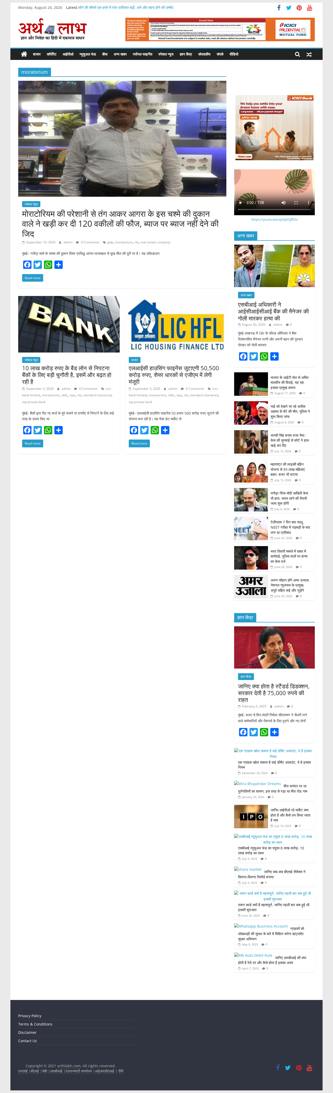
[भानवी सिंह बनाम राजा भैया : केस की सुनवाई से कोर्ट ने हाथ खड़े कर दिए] (251, 432)
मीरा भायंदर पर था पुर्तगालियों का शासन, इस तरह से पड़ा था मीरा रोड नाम (273, 788)
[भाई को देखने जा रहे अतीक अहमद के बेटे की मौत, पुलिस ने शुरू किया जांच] (251, 404)
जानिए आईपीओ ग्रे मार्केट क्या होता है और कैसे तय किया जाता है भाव (290, 815)
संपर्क (220, 54)
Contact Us (27, 1040)
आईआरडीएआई (104, 1071)
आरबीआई (56, 1071)
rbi (136, 242)
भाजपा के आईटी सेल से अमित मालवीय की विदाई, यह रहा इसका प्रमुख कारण (290, 382)
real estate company (155, 242)
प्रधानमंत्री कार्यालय (79, 1071)
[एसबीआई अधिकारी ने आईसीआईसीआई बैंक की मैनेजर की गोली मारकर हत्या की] (274, 247)
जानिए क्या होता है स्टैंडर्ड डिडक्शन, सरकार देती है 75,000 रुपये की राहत (274, 693)
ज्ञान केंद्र (186, 54)
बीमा (104, 54)
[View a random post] (309, 54)
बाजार (37, 54)
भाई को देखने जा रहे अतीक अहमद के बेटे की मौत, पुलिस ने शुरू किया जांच (290, 411)
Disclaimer (27, 1032)
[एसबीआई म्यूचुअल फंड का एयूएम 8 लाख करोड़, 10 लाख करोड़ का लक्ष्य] (273, 836)
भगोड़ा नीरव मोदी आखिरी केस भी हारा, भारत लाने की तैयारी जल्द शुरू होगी (289, 498)
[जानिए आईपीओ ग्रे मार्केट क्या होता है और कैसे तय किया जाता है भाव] (251, 807)
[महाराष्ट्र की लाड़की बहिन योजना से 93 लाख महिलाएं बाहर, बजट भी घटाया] (251, 461)
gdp (110, 242)
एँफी (120, 1071)
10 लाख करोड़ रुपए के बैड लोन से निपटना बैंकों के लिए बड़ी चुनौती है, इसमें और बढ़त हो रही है (66, 375)
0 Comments (89, 242)
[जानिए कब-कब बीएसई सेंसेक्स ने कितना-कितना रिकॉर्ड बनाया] (247, 869)
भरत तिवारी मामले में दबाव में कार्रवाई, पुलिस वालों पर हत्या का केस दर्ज (289, 556)
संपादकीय (204, 54)
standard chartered (97, 395)
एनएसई (23, 1071)
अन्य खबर (120, 54)
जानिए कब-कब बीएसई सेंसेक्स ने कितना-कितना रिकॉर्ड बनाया (271, 874)
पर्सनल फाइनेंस (142, 54)
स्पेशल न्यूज (166, 54)
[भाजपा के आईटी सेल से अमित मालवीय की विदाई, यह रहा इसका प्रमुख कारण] (251, 375)
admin (68, 242)
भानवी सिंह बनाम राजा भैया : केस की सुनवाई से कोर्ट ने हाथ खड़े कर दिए (290, 440)
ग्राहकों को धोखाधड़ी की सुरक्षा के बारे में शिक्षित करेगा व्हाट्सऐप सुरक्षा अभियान (271, 933)
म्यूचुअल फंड (88, 54)
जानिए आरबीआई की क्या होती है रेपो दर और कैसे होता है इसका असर (272, 960)
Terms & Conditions (35, 1024)
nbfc (64, 395)
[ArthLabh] (24, 54)
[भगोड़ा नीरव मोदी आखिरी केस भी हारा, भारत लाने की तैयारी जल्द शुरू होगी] (251, 490)
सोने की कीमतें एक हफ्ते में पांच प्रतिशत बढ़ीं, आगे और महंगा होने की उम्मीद (125, 7)
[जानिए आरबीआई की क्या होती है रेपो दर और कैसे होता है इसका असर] (253, 955)
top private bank (34, 402)
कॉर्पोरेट (51, 54)
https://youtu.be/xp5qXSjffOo (274, 219)
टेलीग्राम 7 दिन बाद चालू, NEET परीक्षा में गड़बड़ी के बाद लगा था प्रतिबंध (290, 527)
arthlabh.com (69, 1065)
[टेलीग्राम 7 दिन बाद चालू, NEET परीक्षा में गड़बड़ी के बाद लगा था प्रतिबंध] (251, 519)
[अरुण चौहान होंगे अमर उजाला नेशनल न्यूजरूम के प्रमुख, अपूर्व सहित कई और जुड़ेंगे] (251, 577)
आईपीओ (68, 54)
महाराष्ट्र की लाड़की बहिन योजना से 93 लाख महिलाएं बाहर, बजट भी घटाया (288, 469)
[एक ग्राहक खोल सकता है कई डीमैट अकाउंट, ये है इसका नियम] (273, 750)
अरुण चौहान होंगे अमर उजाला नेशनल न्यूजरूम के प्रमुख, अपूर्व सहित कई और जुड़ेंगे (290, 585)
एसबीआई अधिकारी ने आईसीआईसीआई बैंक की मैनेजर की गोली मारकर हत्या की (273, 311)
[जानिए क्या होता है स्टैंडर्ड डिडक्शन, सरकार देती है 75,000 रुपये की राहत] (274, 629)
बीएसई (35, 1071)
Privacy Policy (29, 1015)
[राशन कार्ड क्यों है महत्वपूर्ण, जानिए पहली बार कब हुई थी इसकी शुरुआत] (273, 893)
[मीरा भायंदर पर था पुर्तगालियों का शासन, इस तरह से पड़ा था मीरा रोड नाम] (257, 783)
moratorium (123, 242)
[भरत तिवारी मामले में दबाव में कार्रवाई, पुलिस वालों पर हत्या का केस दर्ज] (251, 548)
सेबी (44, 1071)
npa (72, 395)
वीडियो (234, 54)
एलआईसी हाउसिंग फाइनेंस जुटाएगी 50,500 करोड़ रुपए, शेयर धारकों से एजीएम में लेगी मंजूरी (174, 375)
